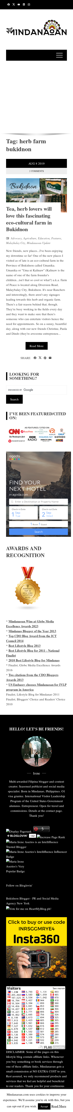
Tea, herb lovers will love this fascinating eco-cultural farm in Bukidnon (29, 219)
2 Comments (36, 171)
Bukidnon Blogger (18, 898)
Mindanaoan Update (38, 243)
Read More (37, 346)
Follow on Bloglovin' (19, 885)
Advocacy (16, 238)
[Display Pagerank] (19, 831)
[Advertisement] (36, 96)
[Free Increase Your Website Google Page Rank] (51, 837)
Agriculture (29, 238)
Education (44, 238)
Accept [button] (44, 1106)
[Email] (50, 358)
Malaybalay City (15, 243)
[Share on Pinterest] (45, 358)
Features (56, 238)
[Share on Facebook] (35, 358)
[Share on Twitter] (40, 358)
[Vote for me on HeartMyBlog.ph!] (28, 908)
